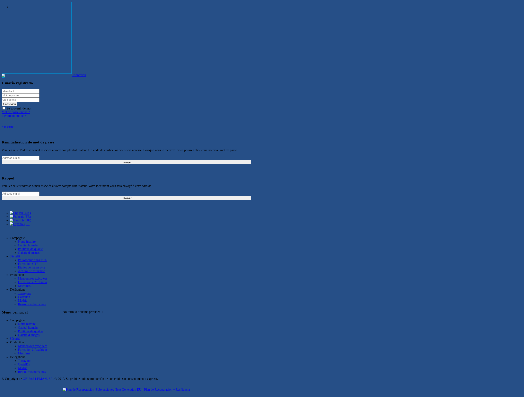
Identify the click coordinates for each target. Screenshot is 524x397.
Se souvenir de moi (18, 108)
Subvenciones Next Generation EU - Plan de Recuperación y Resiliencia (143, 389)
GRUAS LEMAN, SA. (38, 378)
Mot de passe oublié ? (16, 112)
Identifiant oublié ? (14, 115)
